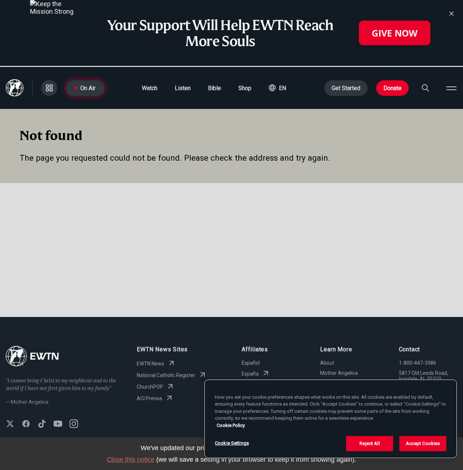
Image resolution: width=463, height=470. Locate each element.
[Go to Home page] (32, 357)
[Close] (451, 14)
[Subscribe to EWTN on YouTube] (58, 424)
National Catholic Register (166, 375)
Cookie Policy (231, 425)
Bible (214, 88)
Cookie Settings (232, 443)
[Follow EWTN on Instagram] (73, 424)
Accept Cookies (423, 443)
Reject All (369, 443)
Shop (244, 88)
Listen (183, 88)
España (250, 374)
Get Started (346, 88)
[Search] (425, 88)
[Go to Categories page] (49, 88)
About (327, 363)
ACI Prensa (149, 398)
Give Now (394, 33)
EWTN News (150, 364)
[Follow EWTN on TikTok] (42, 424)
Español (251, 363)
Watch (149, 88)
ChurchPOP (150, 387)
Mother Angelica (339, 373)
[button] (277, 88)
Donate (392, 88)
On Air (87, 88)
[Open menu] (451, 88)
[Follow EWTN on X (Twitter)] (10, 424)
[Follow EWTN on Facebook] (26, 424)
